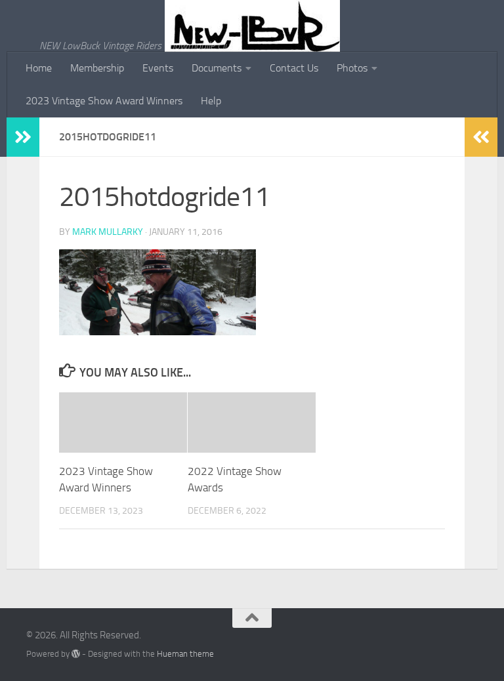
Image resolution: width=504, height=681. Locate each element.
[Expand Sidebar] (23, 137)
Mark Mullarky (107, 231)
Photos (352, 68)
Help (211, 100)
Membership (97, 68)
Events (157, 68)
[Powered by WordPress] (76, 654)
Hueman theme (185, 654)
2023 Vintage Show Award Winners (104, 100)
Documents (217, 68)
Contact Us (294, 68)
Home (39, 68)
